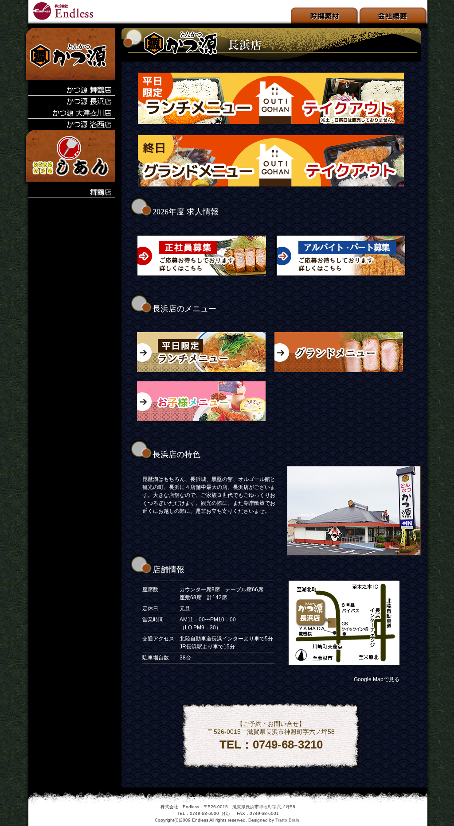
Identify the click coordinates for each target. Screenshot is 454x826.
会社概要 (393, 15)
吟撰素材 (325, 15)
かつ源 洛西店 (69, 124)
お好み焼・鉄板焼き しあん (69, 158)
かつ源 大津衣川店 (69, 113)
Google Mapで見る (376, 679)
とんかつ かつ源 (63, 11)
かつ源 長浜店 (69, 101)
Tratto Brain (287, 820)
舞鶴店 (69, 192)
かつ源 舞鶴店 (69, 90)
